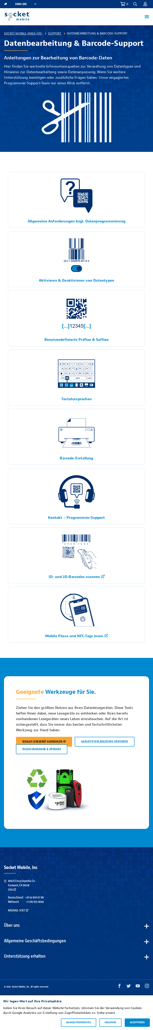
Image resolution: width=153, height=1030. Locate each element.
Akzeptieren (137, 1022)
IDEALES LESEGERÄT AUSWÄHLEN (42, 742)
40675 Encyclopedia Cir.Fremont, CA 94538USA (21, 885)
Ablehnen (110, 1022)
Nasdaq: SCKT (16, 910)
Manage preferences (78, 1022)
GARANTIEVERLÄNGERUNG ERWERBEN (104, 742)
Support (54, 33)
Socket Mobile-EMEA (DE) (23, 33)
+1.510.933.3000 (35, 902)
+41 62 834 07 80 (34, 897)
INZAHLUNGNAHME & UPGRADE (41, 749)
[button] (145, 4)
